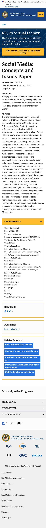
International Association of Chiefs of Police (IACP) (22, 366)
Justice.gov (5, 518)
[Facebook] (4, 423)
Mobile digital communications (19, 372)
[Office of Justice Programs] (5, 14)
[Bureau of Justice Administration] (9, 448)
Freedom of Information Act (12, 506)
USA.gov (4, 512)
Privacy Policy (6, 489)
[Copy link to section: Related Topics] (21, 340)
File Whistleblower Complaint (13, 478)
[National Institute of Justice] (37, 448)
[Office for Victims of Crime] (23, 457)
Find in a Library (11, 329)
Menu (41, 14)
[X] (12, 423)
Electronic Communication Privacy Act (21, 358)
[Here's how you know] (23, 4)
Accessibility (6, 472)
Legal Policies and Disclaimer (13, 495)
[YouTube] (19, 423)
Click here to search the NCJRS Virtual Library (23, 52)
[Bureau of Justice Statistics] (23, 449)
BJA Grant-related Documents (18, 344)
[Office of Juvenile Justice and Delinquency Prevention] (9, 457)
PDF (9, 311)
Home (4, 24)
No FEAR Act (6, 501)
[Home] (23, 14)
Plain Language (7, 484)
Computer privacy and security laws (21, 351)
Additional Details (12, 221)
